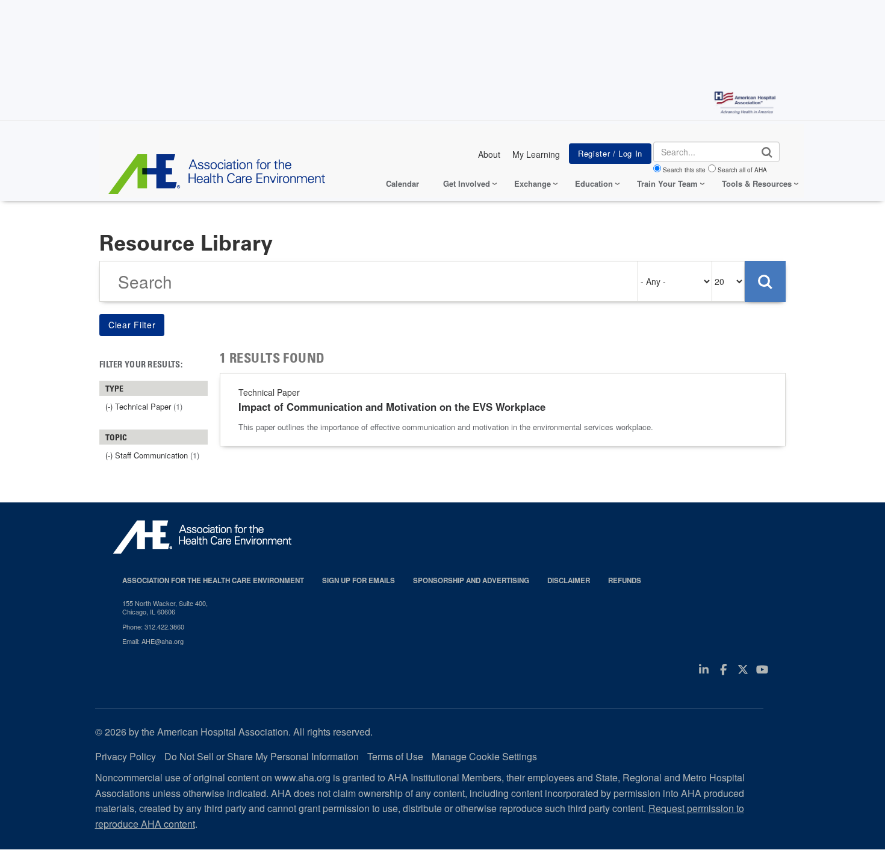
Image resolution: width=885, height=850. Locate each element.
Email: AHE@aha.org (153, 641)
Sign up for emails (358, 580)
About (489, 154)
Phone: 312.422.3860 (153, 626)
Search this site (684, 170)
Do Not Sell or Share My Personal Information (261, 756)
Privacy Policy (125, 756)
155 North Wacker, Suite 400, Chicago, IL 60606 (165, 607)
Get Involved (466, 183)
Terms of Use (395, 756)
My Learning (536, 154)
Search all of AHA (742, 170)
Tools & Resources (757, 183)
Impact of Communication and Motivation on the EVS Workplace (391, 406)
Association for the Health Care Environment (213, 580)
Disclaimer (568, 580)
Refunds (624, 580)
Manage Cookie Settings (484, 756)
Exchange (532, 183)
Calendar (402, 183)
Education (594, 183)
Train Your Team (667, 183)
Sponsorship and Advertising (471, 580)
